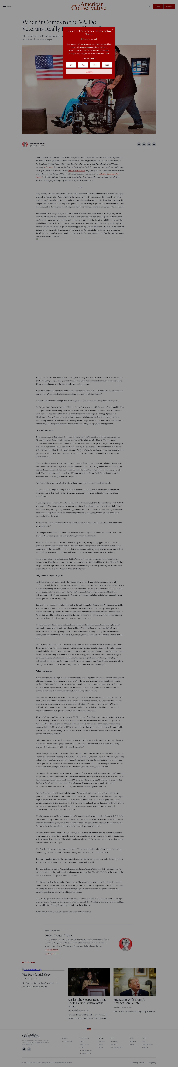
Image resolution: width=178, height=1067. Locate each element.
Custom (89, 71)
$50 (95, 64)
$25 (83, 64)
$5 (71, 64)
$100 (107, 64)
